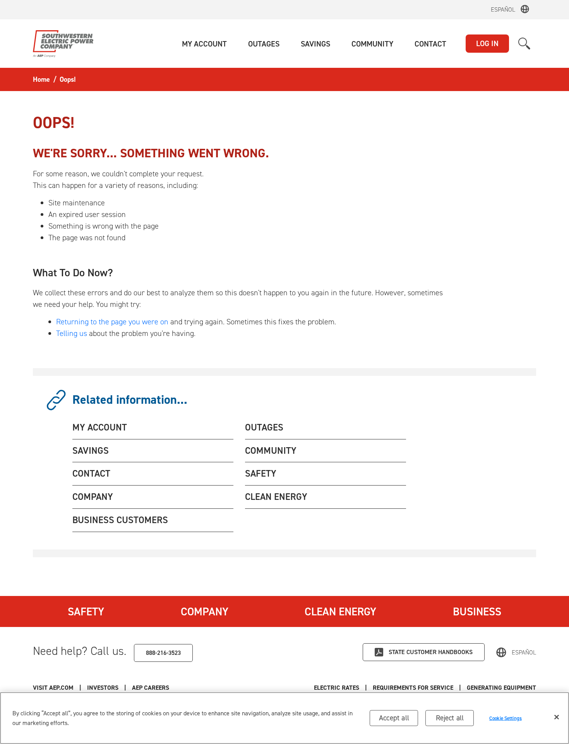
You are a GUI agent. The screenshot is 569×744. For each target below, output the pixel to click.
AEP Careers (150, 688)
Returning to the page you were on (112, 322)
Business (477, 611)
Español (503, 9)
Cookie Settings (505, 718)
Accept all (394, 718)
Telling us (71, 333)
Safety (86, 611)
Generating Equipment (501, 688)
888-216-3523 (163, 653)
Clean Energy (340, 611)
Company (204, 611)
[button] (204, 44)
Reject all (450, 718)
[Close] (556, 717)
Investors (102, 688)
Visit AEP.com (53, 688)
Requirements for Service (413, 688)
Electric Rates (336, 688)
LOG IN (487, 43)
